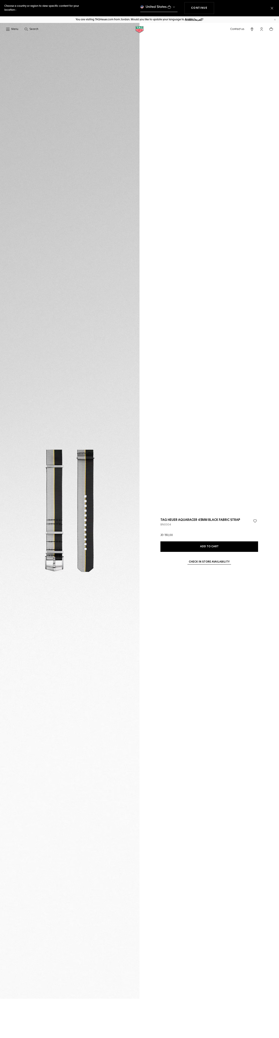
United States (156, 7)
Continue (202, 8)
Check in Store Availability (209, 562)
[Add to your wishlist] (255, 521)
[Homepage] (139, 29)
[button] (261, 29)
